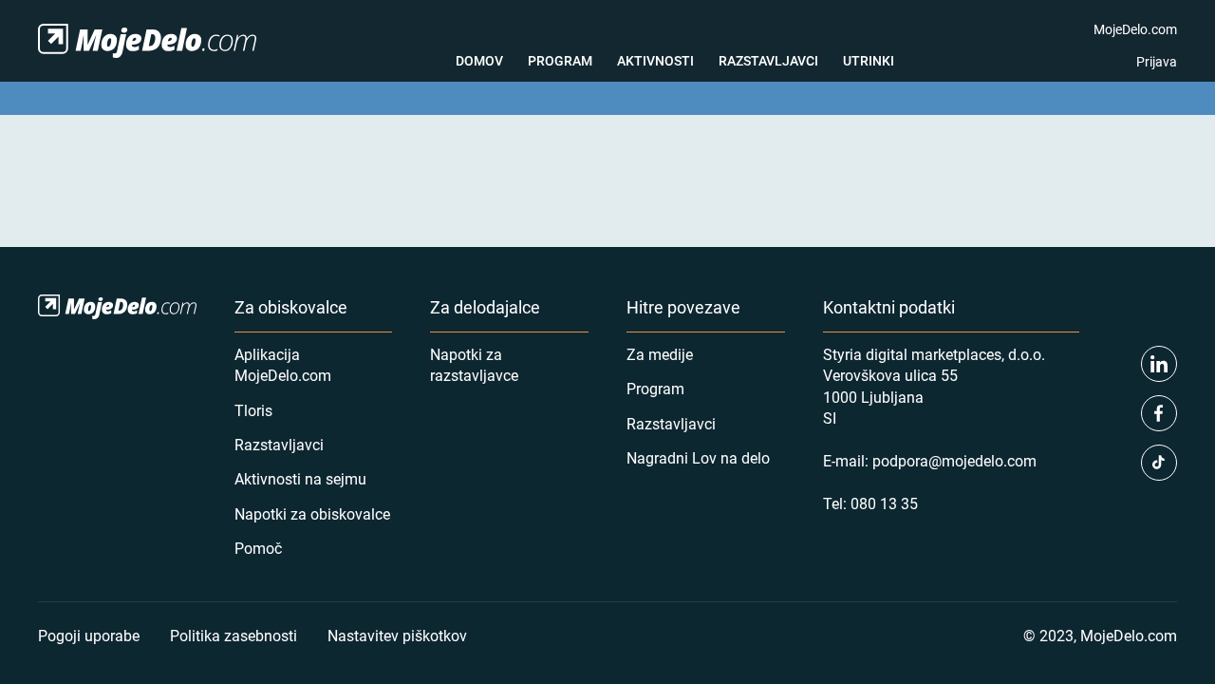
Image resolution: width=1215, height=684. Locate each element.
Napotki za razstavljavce (474, 364)
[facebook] (1159, 413)
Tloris (253, 410)
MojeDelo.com (1135, 29)
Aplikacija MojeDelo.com (282, 364)
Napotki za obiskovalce (312, 513)
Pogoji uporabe (89, 635)
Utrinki (868, 60)
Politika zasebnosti (233, 635)
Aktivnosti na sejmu (300, 478)
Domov (479, 60)
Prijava (1156, 61)
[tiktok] (1159, 463)
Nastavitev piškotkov (397, 635)
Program (560, 60)
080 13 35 (884, 503)
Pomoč (258, 548)
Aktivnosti (655, 60)
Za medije (659, 354)
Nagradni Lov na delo (698, 457)
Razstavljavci (768, 60)
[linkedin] (1159, 364)
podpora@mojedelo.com (954, 460)
